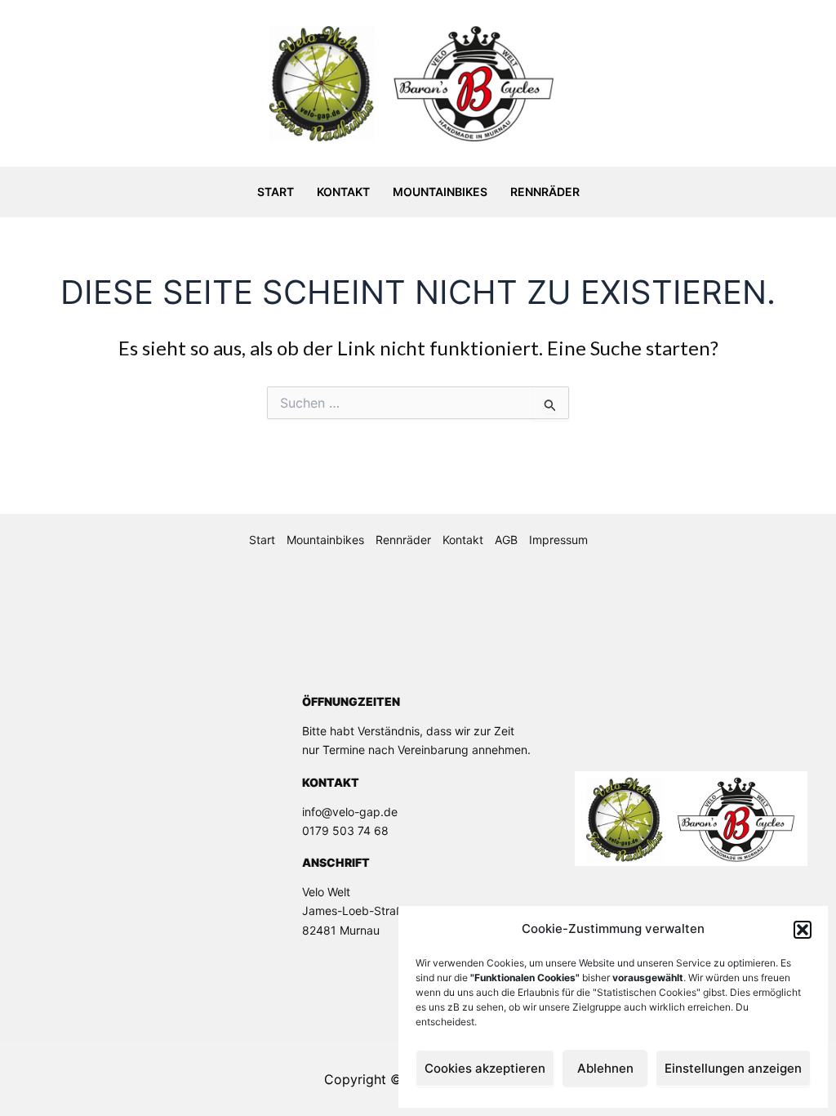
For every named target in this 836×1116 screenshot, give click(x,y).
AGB (506, 540)
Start (275, 192)
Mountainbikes (440, 192)
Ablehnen (605, 1068)
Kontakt (343, 192)
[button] (802, 930)
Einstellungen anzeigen (733, 1068)
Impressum (558, 540)
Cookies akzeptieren (485, 1068)
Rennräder (545, 192)
